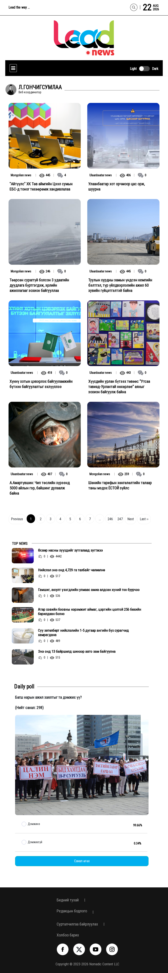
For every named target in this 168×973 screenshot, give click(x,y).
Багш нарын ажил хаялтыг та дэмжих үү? (48, 697)
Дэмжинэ (34, 824)
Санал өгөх (82, 861)
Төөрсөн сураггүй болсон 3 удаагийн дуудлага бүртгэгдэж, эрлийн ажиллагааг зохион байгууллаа (39, 285)
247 (120, 519)
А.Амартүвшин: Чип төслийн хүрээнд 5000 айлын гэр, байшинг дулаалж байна (40, 487)
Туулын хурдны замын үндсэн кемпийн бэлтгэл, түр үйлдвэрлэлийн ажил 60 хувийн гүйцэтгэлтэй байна (120, 285)
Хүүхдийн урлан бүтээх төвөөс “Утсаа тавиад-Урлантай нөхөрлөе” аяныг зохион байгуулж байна (119, 386)
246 (110, 519)
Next (130, 519)
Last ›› (144, 519)
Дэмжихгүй (35, 842)
